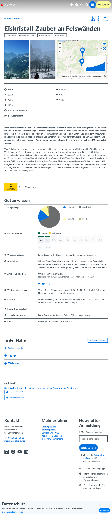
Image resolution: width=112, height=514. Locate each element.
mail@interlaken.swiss (14, 441)
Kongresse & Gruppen (52, 436)
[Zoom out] (60, 48)
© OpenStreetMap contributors (90, 76)
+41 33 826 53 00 (16, 438)
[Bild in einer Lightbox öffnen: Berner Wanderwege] (10, 187)
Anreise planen (49, 429)
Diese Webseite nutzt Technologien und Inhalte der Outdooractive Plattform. (40, 388)
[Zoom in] (60, 44)
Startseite (7, 18)
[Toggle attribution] (104, 76)
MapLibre (65, 76)
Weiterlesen (44, 283)
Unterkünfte (47, 432)
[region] (82, 59)
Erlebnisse (17, 18)
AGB (57, 432)
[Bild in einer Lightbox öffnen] (16, 59)
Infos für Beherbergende (53, 439)
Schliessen (104, 510)
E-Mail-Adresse (90, 432)
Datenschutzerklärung (12, 512)
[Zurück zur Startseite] (10, 4)
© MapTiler (74, 76)
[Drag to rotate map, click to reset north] (60, 52)
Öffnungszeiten (49, 426)
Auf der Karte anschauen (97, 340)
